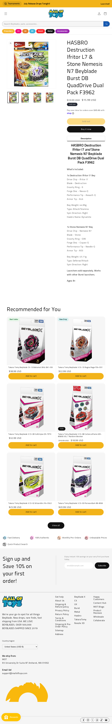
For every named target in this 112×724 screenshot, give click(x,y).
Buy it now (86, 129)
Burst (40, 31)
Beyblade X (79, 597)
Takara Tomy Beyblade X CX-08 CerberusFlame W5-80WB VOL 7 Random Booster (80, 435)
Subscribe (102, 566)
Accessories (62, 31)
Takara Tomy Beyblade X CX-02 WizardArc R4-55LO (30, 503)
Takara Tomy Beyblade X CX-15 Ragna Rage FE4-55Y (80, 367)
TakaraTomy (80, 619)
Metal (50, 31)
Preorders (8, 31)
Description (86, 138)
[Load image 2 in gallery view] (25, 97)
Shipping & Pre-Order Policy (63, 625)
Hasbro (77, 616)
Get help (59, 597)
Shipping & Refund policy (62, 605)
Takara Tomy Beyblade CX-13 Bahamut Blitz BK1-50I (30, 367)
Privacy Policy (62, 610)
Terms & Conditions (60, 619)
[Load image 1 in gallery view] (13, 97)
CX (18, 31)
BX (32, 31)
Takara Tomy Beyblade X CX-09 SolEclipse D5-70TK (29, 434)
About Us (59, 601)
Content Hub (99, 603)
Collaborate (99, 620)
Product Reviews (97, 611)
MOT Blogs (98, 607)
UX (25, 31)
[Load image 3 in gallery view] (37, 97)
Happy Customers (98, 598)
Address (59, 634)
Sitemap (59, 630)
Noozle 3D (79, 623)
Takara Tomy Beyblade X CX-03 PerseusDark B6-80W (80, 503)
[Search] (106, 23)
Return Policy (62, 614)
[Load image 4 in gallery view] (49, 97)
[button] (6, 14)
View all (56, 525)
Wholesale (98, 617)
